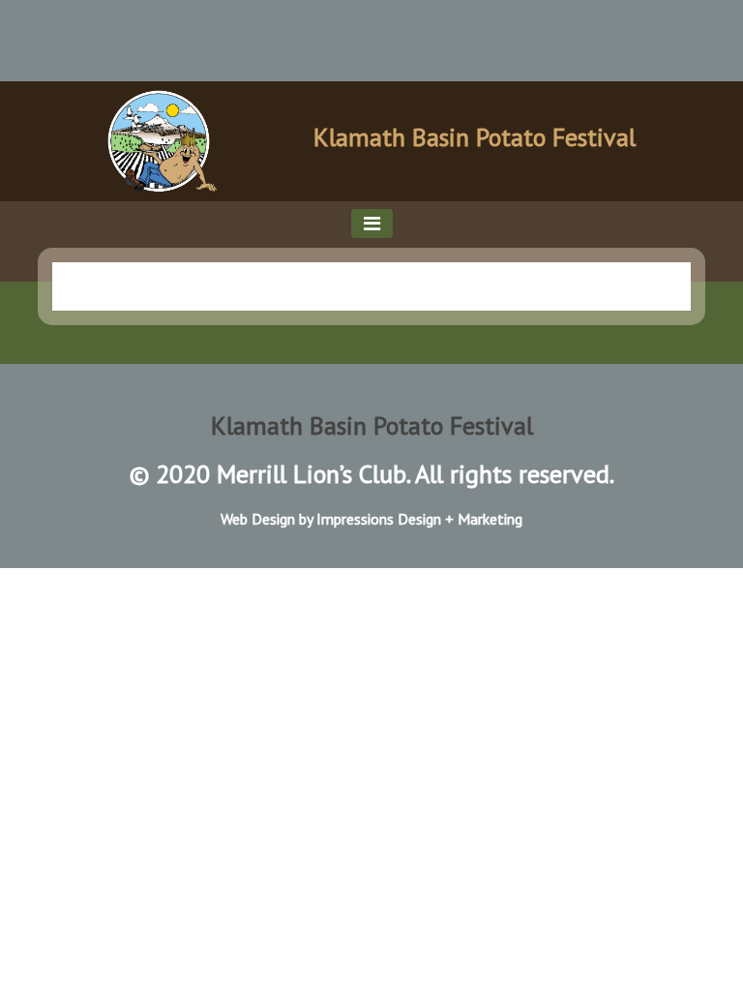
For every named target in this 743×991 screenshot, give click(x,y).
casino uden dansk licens (225, 27)
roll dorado (59, 27)
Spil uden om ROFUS (426, 27)
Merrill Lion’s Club (311, 474)
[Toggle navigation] (372, 223)
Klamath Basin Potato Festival (474, 137)
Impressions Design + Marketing (419, 518)
